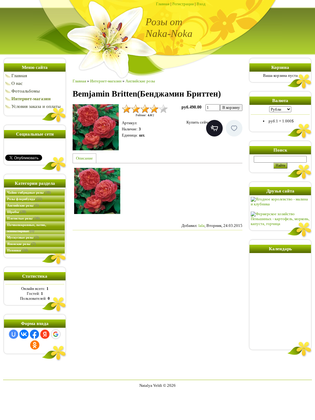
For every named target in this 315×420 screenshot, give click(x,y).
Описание (84, 158)
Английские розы (23, 205)
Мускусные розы (23, 237)
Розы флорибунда (24, 199)
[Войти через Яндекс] (45, 334)
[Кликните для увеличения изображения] (96, 127)
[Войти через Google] (56, 334)
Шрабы (16, 212)
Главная (162, 4)
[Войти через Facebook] (34, 334)
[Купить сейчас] (214, 128)
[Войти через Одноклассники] (34, 345)
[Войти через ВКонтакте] (24, 334)
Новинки (17, 250)
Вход (201, 4)
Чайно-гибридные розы (29, 192)
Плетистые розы (23, 218)
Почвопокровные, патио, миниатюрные (26, 228)
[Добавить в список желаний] (234, 128)
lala (201, 225)
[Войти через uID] (13, 334)
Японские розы (21, 244)
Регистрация (183, 4)
